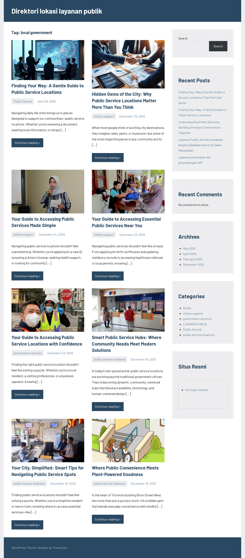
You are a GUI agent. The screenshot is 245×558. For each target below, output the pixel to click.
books (187, 308)
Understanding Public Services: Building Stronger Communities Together (199, 127)
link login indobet (196, 390)
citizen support (104, 116)
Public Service (22, 101)
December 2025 (193, 264)
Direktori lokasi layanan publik (56, 11)
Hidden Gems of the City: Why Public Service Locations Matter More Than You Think (124, 100)
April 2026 (190, 254)
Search (183, 38)
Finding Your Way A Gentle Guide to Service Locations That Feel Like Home (201, 97)
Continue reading (26, 142)
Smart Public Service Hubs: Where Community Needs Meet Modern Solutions (126, 343)
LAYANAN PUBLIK (195, 324)
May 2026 (189, 248)
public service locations (110, 359)
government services (27, 353)
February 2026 (192, 259)
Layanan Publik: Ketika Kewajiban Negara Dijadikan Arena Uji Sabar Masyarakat (200, 145)
